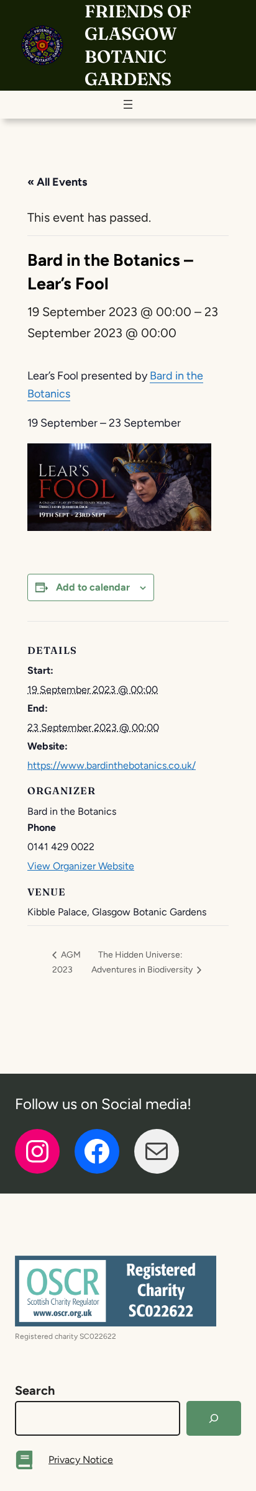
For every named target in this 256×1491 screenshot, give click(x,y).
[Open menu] (128, 104)
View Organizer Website (80, 866)
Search (35, 1390)
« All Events (57, 182)
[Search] (213, 1418)
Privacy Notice (80, 1460)
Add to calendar (93, 587)
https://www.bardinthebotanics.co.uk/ (111, 765)
